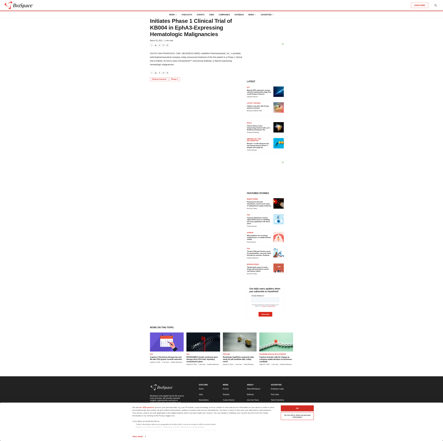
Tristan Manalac (252, 150)
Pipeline (226, 354)
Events (200, 15)
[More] (176, 15)
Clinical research (159, 79)
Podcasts (187, 15)
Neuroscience (253, 264)
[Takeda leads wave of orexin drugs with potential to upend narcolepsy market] (278, 269)
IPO (248, 87)
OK (297, 408)
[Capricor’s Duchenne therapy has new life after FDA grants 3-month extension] (167, 341)
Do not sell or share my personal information (297, 416)
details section (211, 430)
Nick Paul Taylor (252, 208)
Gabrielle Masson (252, 97)
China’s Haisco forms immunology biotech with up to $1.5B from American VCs (258, 128)
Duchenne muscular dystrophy (272, 354)
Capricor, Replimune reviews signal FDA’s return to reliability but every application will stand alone (258, 220)
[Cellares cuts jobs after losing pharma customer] (278, 107)
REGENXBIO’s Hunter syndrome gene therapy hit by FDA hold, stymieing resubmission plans (202, 359)
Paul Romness (251, 242)
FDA (248, 215)
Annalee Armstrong (253, 132)
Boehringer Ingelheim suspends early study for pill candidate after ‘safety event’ (238, 359)
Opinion (250, 233)
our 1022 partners (146, 407)
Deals (249, 123)
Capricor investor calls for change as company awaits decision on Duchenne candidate (275, 359)
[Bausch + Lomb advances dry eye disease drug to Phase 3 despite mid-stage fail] (278, 143)
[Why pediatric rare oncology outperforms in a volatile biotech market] (278, 237)
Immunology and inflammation (254, 140)
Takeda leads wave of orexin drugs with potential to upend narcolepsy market (258, 269)
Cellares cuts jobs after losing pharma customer (258, 107)
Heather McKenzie (253, 258)
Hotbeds (239, 15)
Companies (224, 15)
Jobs (211, 15)
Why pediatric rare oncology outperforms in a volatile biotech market (259, 237)
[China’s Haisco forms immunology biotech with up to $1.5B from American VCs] (278, 127)
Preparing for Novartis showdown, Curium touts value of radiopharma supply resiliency (259, 204)
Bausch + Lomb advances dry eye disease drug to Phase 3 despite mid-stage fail (258, 145)
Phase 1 (174, 79)
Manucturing (252, 199)
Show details (137, 436)
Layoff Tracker (253, 103)
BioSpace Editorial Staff (254, 111)
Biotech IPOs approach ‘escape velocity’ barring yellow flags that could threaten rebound (259, 92)
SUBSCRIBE (419, 5)
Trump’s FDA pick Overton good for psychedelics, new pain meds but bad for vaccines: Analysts (259, 253)
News (172, 15)
